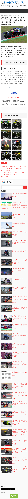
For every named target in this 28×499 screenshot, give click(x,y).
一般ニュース (4, 210)
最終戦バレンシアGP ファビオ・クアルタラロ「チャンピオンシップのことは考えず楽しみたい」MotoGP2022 (13, 168)
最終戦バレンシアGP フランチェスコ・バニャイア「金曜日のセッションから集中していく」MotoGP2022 (13, 174)
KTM (13, 226)
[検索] (25, 187)
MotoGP (4, 162)
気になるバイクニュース (14, 15)
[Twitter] (14, 108)
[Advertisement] (14, 479)
